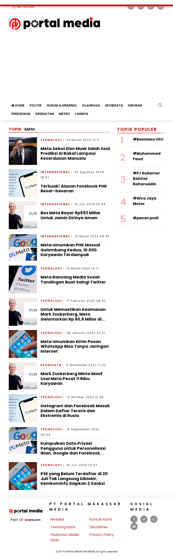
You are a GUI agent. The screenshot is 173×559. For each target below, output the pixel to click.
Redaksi (57, 519)
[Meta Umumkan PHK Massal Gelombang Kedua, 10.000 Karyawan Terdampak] (23, 247)
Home (19, 105)
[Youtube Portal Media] (134, 526)
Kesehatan (45, 114)
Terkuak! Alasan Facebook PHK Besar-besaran (74, 188)
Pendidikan (20, 114)
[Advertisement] (86, 64)
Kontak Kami (100, 519)
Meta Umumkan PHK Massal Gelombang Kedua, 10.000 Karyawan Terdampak (70, 249)
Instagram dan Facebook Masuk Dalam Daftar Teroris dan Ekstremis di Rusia (75, 410)
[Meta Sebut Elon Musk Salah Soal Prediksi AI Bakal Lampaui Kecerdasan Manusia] (23, 150)
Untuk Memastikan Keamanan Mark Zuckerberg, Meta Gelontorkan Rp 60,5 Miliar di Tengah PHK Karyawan (73, 317)
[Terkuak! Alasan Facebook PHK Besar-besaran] (23, 183)
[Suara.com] (32, 519)
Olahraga (91, 105)
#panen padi (146, 218)
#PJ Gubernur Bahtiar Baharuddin (146, 179)
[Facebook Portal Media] (134, 519)
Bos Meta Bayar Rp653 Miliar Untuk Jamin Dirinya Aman (71, 215)
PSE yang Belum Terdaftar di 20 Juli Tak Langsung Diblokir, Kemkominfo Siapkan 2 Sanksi (74, 478)
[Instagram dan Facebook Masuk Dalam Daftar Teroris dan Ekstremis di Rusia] (23, 408)
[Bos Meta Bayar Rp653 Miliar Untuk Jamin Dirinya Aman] (23, 215)
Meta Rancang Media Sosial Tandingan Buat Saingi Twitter (73, 279)
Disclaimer (98, 527)
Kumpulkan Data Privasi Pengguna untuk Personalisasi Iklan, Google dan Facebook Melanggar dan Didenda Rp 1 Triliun (73, 453)
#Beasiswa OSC (148, 139)
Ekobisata (114, 105)
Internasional (55, 172)
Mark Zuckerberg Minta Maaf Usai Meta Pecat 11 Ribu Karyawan (71, 378)
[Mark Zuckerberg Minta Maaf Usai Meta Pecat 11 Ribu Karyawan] (23, 375)
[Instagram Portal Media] (153, 519)
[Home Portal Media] (54, 23)
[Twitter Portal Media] (144, 519)
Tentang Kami (62, 527)
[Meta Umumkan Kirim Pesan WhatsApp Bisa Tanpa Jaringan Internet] (23, 343)
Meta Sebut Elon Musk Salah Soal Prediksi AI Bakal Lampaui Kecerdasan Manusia (75, 153)
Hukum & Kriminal (62, 105)
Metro (64, 114)
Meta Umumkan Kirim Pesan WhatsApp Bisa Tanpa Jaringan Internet (75, 346)
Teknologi (51, 140)
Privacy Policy (101, 534)
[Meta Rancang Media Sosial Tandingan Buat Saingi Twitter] (23, 279)
